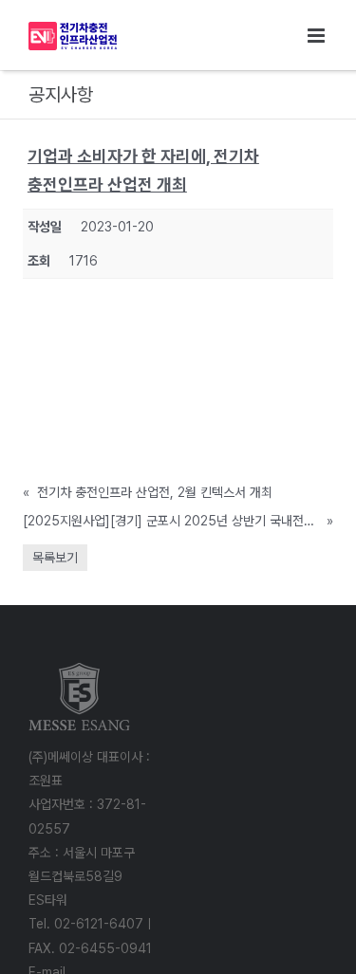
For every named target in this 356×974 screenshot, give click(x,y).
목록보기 (55, 557)
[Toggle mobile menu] (318, 36)
